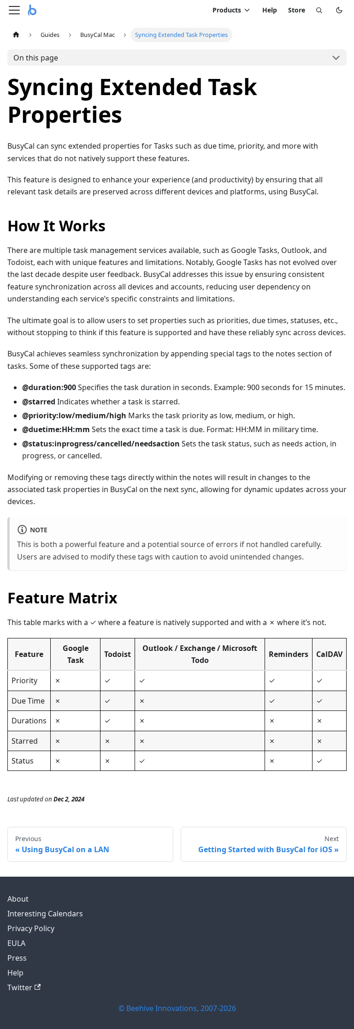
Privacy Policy (30, 928)
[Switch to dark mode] (339, 10)
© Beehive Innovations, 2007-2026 (177, 1008)
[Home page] (16, 35)
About (18, 899)
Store (296, 10)
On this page (35, 58)
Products (226, 10)
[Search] (319, 10)
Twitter (19, 987)
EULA (16, 943)
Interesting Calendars (45, 914)
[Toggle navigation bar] (14, 10)
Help (269, 10)
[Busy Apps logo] (32, 10)
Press (17, 958)
